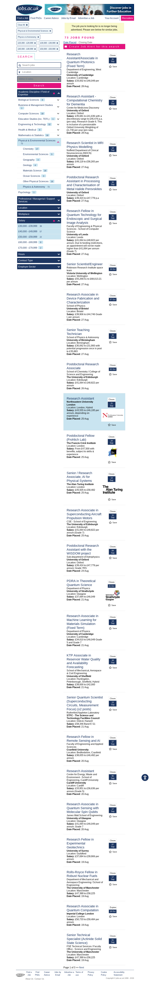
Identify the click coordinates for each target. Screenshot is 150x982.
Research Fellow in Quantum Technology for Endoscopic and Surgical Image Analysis (84, 216)
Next (81, 967)
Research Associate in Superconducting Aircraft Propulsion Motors (84, 514)
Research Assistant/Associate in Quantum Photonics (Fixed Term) (82, 60)
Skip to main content (11, 2)
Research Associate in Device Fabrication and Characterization (83, 298)
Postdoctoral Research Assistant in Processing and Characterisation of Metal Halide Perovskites (84, 183)
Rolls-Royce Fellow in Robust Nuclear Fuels (82, 874)
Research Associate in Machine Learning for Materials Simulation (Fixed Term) (82, 622)
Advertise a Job (86, 18)
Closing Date (85, 42)
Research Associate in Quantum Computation (83, 908)
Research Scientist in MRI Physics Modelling (85, 145)
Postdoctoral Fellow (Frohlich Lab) (80, 437)
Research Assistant (80, 398)
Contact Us (39, 979)
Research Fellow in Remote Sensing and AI (83, 738)
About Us (29, 979)
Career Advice (51, 18)
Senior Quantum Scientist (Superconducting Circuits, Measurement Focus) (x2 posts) (85, 703)
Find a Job (22, 18)
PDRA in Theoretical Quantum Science (81, 583)
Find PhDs (36, 18)
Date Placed (69, 42)
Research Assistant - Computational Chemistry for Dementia (84, 100)
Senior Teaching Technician (78, 332)
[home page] (29, 9)
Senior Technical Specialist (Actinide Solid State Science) (84, 939)
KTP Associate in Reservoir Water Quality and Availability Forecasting (83, 661)
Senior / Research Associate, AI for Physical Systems (79, 477)
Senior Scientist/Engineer (85, 264)
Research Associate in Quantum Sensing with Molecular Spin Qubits (83, 808)
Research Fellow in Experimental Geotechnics (80, 843)
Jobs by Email (68, 18)
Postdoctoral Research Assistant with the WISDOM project (83, 549)
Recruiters (127, 18)
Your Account (112, 18)
